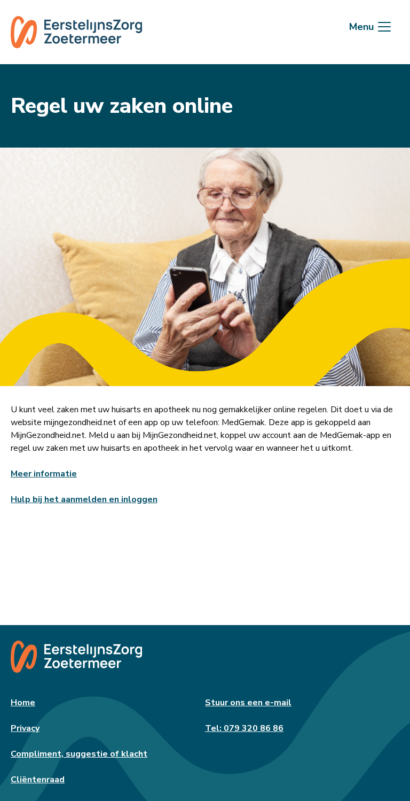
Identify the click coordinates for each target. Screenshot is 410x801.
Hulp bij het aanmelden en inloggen (84, 499)
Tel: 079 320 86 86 (244, 728)
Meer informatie (44, 474)
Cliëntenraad (38, 779)
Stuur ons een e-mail (248, 702)
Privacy (25, 728)
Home (23, 702)
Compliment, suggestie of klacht (79, 754)
